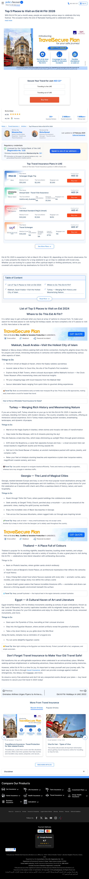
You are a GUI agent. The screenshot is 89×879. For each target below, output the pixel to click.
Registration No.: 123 (57, 859)
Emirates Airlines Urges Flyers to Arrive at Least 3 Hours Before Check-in (22, 695)
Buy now (74, 181)
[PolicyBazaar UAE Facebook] (36, 818)
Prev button (4, 737)
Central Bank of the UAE (44, 859)
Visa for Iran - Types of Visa (59, 744)
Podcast (67, 811)
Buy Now (44, 100)
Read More (44, 299)
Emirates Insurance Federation (37, 865)
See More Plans (43, 246)
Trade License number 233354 (57, 861)
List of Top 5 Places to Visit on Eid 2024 (24, 285)
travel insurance (33, 670)
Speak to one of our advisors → (65, 151)
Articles (24, 811)
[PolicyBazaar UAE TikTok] (60, 818)
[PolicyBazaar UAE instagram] (56, 818)
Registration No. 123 (16, 150)
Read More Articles (44, 765)
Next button (85, 737)
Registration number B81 (53, 865)
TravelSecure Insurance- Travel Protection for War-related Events (22, 745)
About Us (11, 811)
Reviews (61, 811)
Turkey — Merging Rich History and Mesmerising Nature (61, 291)
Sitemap (56, 811)
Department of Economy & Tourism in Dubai (35, 861)
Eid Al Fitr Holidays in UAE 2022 (71, 694)
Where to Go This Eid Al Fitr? (59, 285)
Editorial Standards (79, 135)
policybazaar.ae (58, 870)
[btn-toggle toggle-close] (3, 3)
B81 (40, 153)
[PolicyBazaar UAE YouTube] (51, 818)
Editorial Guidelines (75, 811)
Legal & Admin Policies (46, 811)
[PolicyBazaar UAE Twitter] (41, 818)
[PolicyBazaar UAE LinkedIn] (46, 818)
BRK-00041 (65, 863)
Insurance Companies (33, 811)
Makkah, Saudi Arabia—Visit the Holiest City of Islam (24, 291)
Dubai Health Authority (27, 863)
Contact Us (18, 811)
